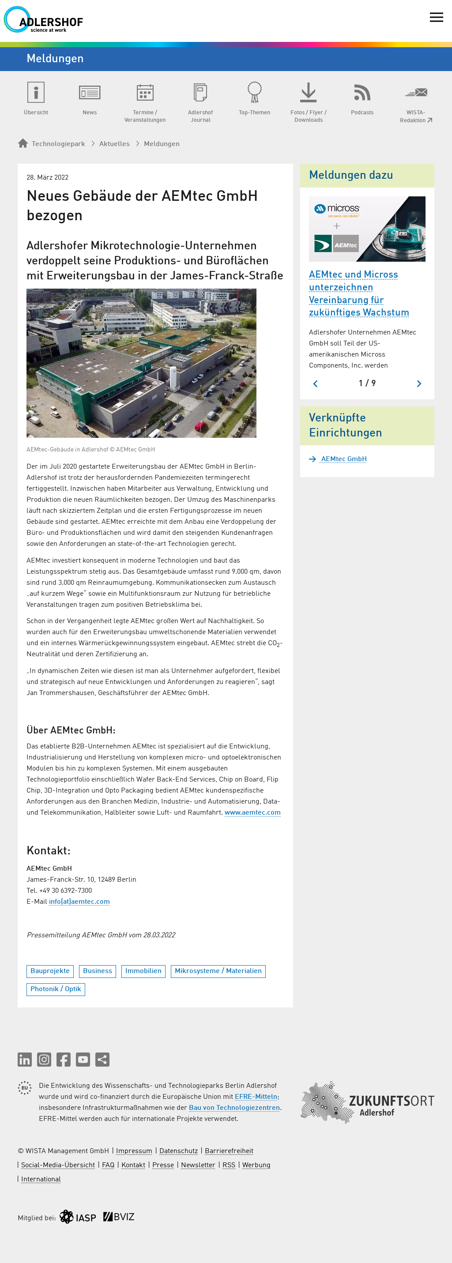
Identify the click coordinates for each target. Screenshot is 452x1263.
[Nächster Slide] (419, 384)
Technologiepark (58, 144)
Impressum (134, 1151)
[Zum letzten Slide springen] (316, 384)
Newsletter (198, 1165)
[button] (24, 1059)
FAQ (108, 1165)
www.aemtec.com (253, 812)
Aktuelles (114, 144)
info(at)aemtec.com (79, 902)
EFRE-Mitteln (256, 1097)
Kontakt (133, 1165)
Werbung (256, 1165)
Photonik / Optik (55, 989)
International (41, 1179)
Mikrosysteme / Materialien (218, 971)
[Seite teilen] (102, 1059)
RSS (228, 1165)
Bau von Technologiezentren (234, 1108)
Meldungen (162, 144)
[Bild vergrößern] (141, 363)
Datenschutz (178, 1151)
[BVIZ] (118, 1219)
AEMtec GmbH (343, 459)
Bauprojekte (50, 971)
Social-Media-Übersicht (58, 1165)
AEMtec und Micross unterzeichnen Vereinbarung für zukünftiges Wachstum (359, 294)
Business (97, 971)
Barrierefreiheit (229, 1151)
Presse (163, 1165)
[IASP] (77, 1219)
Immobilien (143, 971)
